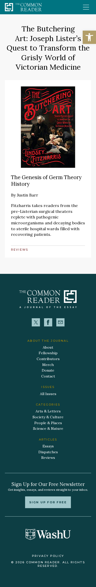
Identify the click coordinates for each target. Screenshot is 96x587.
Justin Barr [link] (27, 195)
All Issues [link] (48, 394)
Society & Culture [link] (48, 417)
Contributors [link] (48, 359)
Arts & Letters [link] (48, 411)
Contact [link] (48, 376)
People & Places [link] (48, 423)
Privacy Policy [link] (48, 556)
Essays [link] (48, 446)
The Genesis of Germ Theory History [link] (46, 181)
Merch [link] (48, 364)
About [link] (48, 347)
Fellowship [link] (48, 353)
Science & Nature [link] (48, 428)
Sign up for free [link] (48, 502)
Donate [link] (48, 370)
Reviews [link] (19, 249)
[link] (89, 37)
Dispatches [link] (48, 452)
